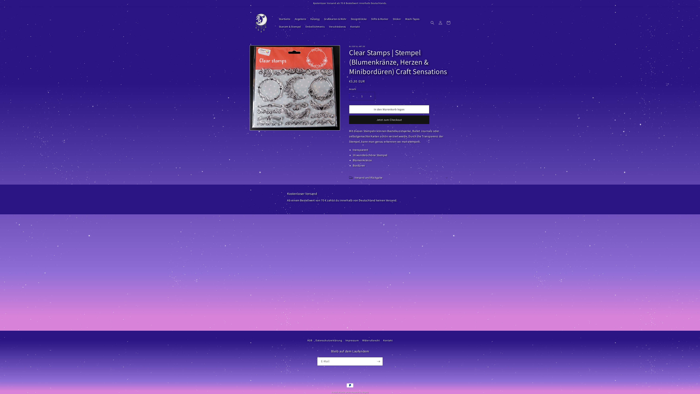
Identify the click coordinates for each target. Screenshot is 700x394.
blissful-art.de (344, 392)
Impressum (352, 340)
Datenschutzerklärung (329, 340)
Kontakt (388, 340)
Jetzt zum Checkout (389, 119)
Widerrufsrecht (371, 340)
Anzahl (352, 89)
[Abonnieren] (379, 361)
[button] (432, 23)
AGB (309, 340)
